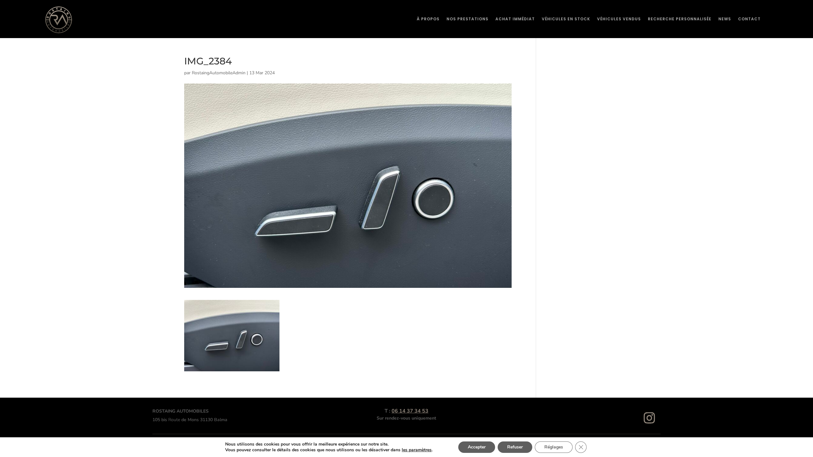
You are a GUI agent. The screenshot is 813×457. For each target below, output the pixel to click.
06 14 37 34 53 (410, 410)
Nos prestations (467, 19)
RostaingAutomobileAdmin (218, 73)
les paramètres (417, 450)
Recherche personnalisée (679, 19)
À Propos (428, 19)
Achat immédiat (515, 19)
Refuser (515, 447)
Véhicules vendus (619, 19)
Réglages (553, 447)
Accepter (477, 447)
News (724, 19)
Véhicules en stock (566, 19)
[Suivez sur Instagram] (649, 418)
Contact (749, 19)
